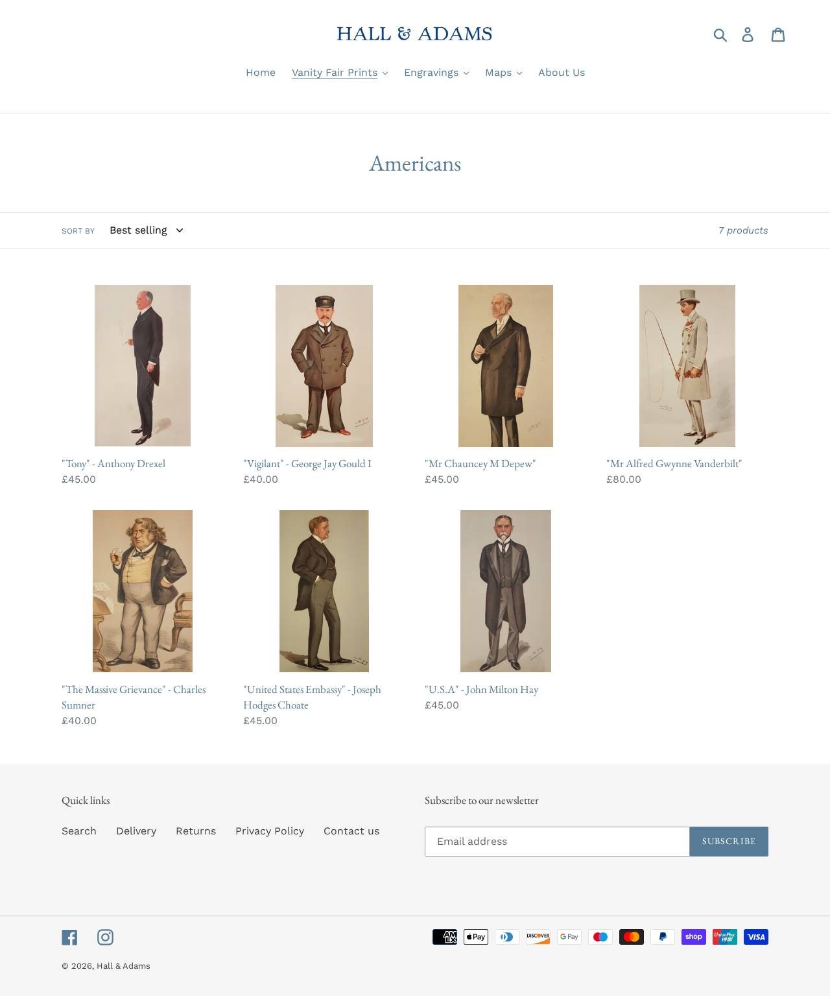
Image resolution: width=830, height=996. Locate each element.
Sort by (78, 231)
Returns (196, 831)
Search (79, 831)
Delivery (136, 831)
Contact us (351, 831)
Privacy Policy (269, 831)
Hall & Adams (123, 966)
